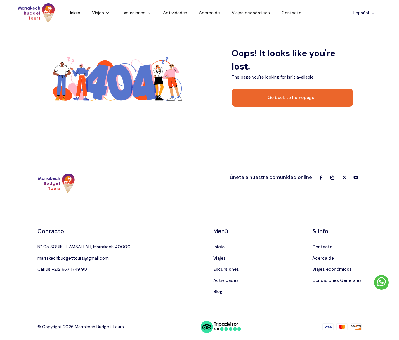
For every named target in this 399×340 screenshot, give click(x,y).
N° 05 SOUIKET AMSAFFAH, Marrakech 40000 (84, 247)
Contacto (291, 13)
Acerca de (209, 13)
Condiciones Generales (337, 280)
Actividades (175, 13)
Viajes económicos (251, 13)
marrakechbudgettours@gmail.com (73, 258)
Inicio (75, 13)
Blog (217, 291)
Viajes (98, 13)
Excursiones (133, 13)
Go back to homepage (291, 97)
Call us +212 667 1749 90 (62, 269)
